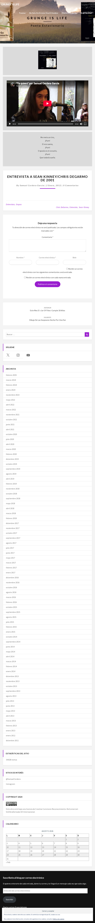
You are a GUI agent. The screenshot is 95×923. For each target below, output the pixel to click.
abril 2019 (10, 478)
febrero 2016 (11, 602)
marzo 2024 (11, 380)
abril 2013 (10, 716)
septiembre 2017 (13, 538)
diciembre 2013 (12, 676)
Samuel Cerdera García (32, 185)
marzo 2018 (11, 513)
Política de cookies (58, 919)
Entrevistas (10, 204)
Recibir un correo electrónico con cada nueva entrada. (48, 277)
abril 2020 (10, 444)
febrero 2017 (11, 567)
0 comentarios (71, 185)
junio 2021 (10, 424)
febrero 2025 (11, 375)
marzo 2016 (11, 597)
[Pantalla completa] (85, 124)
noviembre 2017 (12, 528)
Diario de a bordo (69, 13)
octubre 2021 (11, 419)
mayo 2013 (10, 711)
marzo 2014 (11, 661)
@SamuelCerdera (13, 779)
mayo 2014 (10, 651)
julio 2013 (10, 701)
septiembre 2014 (13, 641)
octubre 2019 (11, 464)
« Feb (8, 862)
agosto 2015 (11, 617)
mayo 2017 (10, 558)
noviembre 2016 (12, 582)
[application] (47, 103)
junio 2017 (10, 553)
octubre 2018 (11, 493)
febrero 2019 (11, 483)
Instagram (10, 784)
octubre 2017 (11, 533)
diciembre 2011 (12, 740)
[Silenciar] (81, 124)
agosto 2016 (11, 592)
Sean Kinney (84, 207)
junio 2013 (10, 706)
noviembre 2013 (12, 681)
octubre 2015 (11, 607)
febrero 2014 (11, 666)
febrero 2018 (11, 518)
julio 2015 (10, 622)
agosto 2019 (11, 474)
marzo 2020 (11, 449)
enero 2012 (10, 735)
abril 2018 (10, 508)
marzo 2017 (11, 562)
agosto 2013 (11, 696)
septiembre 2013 (13, 691)
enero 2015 (10, 632)
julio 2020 (10, 439)
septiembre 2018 (13, 498)
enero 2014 (10, 671)
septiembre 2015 (13, 612)
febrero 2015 (11, 627)
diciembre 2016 (12, 577)
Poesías (22, 13)
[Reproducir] (10, 124)
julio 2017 (10, 548)
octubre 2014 (11, 636)
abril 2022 (10, 404)
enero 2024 (10, 390)
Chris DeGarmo (62, 207)
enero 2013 (10, 730)
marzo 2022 (11, 409)
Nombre (20, 257)
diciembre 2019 (12, 459)
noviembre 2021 (12, 414)
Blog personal (86, 13)
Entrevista (74, 207)
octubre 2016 (11, 587)
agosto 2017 (11, 543)
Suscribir (9, 899)
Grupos (19, 204)
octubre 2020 (11, 434)
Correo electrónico (47, 257)
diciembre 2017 (12, 523)
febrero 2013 (11, 725)
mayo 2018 (10, 503)
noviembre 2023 (12, 395)
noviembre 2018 (12, 488)
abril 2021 (10, 429)
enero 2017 (10, 572)
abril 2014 (10, 656)
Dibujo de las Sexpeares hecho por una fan (47, 318)
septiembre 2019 (13, 469)
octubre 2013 (11, 686)
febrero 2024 (11, 385)
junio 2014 (10, 646)
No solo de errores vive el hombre (43, 13)
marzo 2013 (11, 720)
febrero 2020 (11, 454)
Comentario (47, 237)
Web (74, 257)
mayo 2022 (10, 400)
